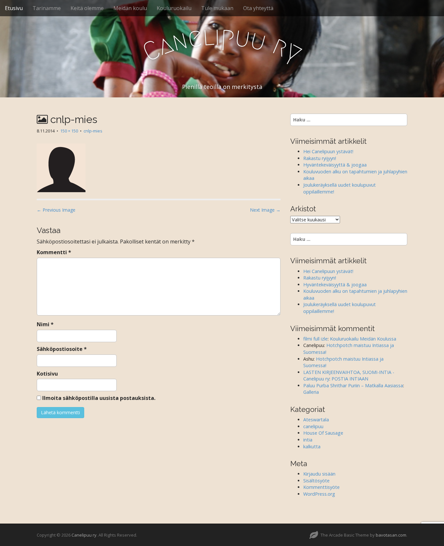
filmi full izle (315, 339)
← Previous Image (56, 210)
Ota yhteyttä (258, 8)
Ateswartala (316, 419)
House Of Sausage (323, 433)
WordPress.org (319, 494)
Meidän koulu (130, 8)
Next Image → (265, 210)
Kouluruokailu (174, 8)
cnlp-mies (93, 131)
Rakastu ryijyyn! (319, 158)
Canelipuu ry (84, 535)
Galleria (311, 392)
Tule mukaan (217, 8)
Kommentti (54, 252)
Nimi (45, 324)
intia (307, 440)
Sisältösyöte (316, 481)
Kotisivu (47, 373)
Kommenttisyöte (321, 487)
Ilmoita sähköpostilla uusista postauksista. (98, 398)
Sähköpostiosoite (62, 349)
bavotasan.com (391, 535)
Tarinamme (47, 8)
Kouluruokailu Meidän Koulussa (363, 339)
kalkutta (311, 446)
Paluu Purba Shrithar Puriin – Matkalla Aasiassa (353, 385)
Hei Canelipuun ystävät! (328, 151)
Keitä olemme (87, 8)
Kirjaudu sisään (319, 474)
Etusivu (14, 8)
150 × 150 (69, 131)
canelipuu (313, 426)
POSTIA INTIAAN (350, 379)
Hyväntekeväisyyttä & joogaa (335, 165)
